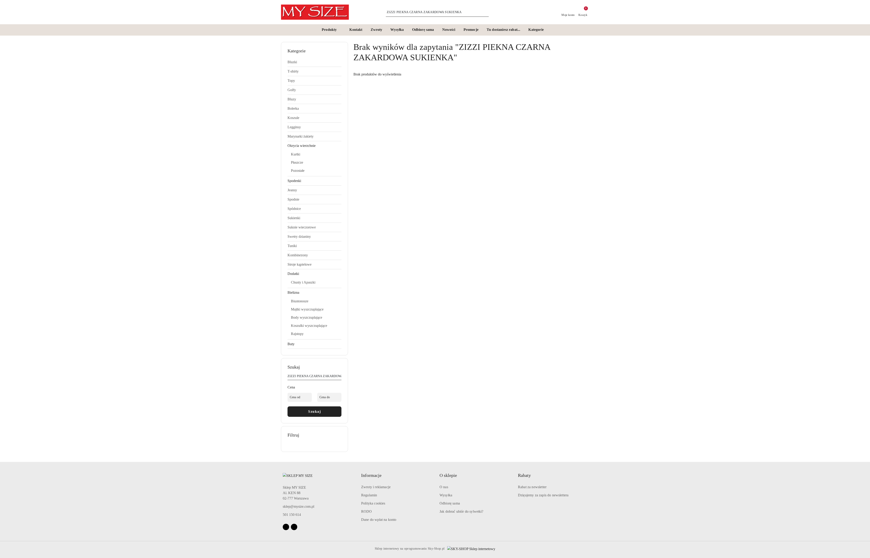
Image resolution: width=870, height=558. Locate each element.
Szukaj (314, 411)
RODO (366, 511)
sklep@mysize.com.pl (298, 506)
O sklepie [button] (448, 475)
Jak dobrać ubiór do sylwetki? (461, 511)
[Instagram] (294, 527)
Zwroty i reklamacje (376, 487)
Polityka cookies (373, 503)
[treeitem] (314, 62)
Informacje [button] (371, 475)
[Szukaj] (339, 377)
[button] (331, 30)
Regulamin (369, 495)
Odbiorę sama (450, 503)
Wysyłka (446, 495)
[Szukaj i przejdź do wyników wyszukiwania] (486, 12)
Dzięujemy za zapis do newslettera (543, 495)
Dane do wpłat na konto (378, 520)
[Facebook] (286, 527)
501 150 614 (292, 515)
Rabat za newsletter (532, 487)
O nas (444, 487)
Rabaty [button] (524, 475)
